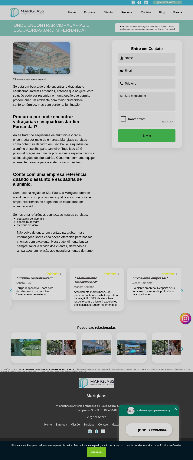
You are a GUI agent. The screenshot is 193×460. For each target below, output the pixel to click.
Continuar (96, 452)
